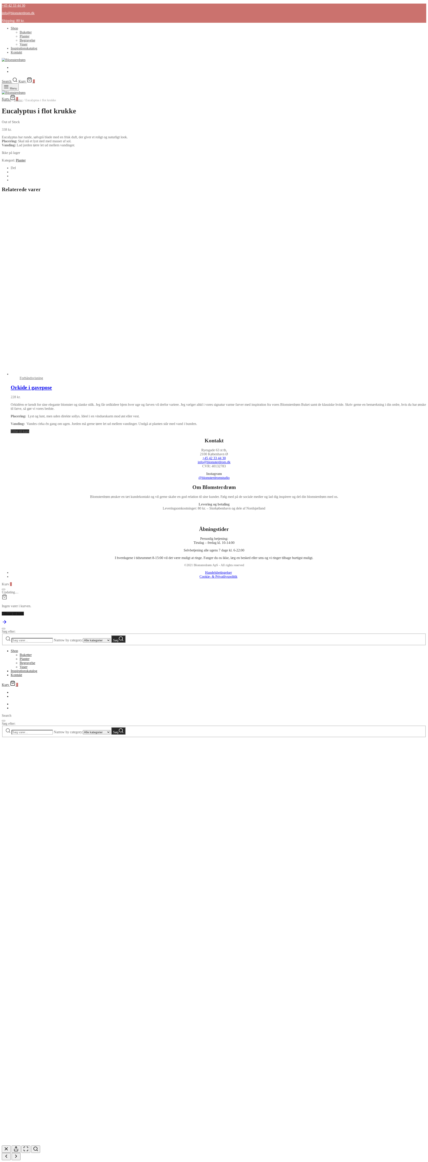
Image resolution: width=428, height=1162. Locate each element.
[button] (20, 431)
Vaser (23, 44)
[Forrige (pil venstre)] (6, 1156)
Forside (6, 100)
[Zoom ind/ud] (35, 1149)
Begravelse (27, 40)
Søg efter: (8, 631)
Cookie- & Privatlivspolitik (218, 576)
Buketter (26, 32)
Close (70, 921)
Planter (24, 36)
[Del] (16, 1149)
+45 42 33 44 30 (214, 458)
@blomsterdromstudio (214, 478)
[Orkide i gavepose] (153, 374)
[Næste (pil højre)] (16, 1156)
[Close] (3, 589)
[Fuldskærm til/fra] (25, 1149)
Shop (14, 28)
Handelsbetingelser (218, 572)
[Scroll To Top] (4, 623)
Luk (69, 1121)
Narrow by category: (68, 640)
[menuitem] (13, 67)
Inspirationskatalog (24, 48)
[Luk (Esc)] (6, 1149)
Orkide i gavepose (31, 387)
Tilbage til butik (13, 613)
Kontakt (16, 52)
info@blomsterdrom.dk (214, 462)
